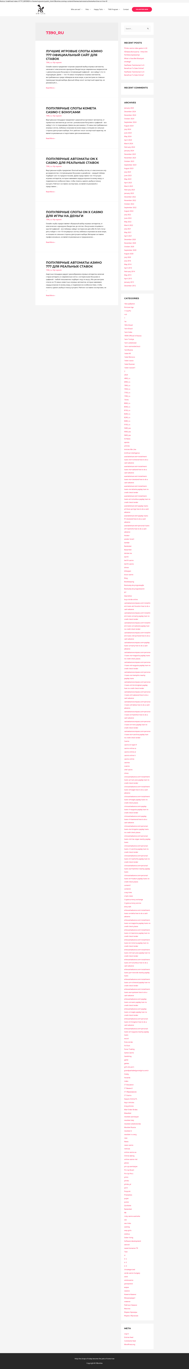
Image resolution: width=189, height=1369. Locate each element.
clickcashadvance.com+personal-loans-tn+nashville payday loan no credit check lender (137, 859)
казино (127, 1291)
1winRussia (128, 350)
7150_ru (127, 392)
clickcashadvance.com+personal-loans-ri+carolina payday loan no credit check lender (136, 849)
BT (125, 592)
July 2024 (127, 129)
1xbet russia (128, 360)
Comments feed (130, 1341)
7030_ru (127, 389)
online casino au (130, 1152)
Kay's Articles (129, 1102)
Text (125, 1252)
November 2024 (130, 115)
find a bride (128, 1042)
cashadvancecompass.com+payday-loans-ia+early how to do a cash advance (137, 645)
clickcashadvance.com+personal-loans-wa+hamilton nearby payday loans (137, 868)
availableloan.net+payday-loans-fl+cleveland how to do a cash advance (136, 519)
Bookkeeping (129, 582)
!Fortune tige (129, 307)
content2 (127, 889)
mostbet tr (128, 1131)
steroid (126, 1245)
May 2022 (127, 222)
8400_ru (127, 421)
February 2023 (129, 190)
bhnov (126, 567)
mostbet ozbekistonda (132, 1124)
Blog (126, 578)
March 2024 (128, 143)
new (125, 1138)
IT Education (129, 1085)
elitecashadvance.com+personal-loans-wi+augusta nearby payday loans (136, 1032)
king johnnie (129, 1106)
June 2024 (128, 133)
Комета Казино (130, 1294)
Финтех (127, 1309)
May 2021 (127, 232)
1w (125, 321)
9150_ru (127, 424)
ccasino (127, 766)
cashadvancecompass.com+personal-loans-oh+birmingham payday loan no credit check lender (137, 685)
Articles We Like (130, 449)
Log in (126, 1334)
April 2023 (128, 183)
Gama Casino (129, 1053)
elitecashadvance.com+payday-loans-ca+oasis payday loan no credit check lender (135, 1002)
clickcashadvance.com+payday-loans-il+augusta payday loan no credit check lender (136, 809)
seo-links (127, 1223)
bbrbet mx (128, 553)
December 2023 (130, 154)
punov (126, 1202)
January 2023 (129, 193)
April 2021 (128, 236)
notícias (127, 1149)
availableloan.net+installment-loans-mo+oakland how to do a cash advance (135, 469)
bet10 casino (129, 560)
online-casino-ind (130, 1159)
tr (125, 1255)
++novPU (127, 311)
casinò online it (130, 755)
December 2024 (130, 111)
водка (126, 1287)
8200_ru (127, 414)
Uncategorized (129, 1269)
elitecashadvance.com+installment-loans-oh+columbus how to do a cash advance (137, 962)
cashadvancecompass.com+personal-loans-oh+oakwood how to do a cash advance (137, 695)
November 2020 (130, 243)
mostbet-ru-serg (130, 1134)
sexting (127, 1227)
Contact (126, 9)
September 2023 (130, 165)
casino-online (129, 759)
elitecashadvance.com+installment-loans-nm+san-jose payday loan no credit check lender (137, 953)
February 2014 (129, 271)
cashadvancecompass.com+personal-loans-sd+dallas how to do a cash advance (137, 705)
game (126, 1060)
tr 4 (125, 1266)
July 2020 (127, 257)
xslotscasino (128, 1280)
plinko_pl (127, 1184)
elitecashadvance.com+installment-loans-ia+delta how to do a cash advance (137, 913)
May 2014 (127, 264)
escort (126, 1038)
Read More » (50, 88)
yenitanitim (128, 1284)
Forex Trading (129, 1049)
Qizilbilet (127, 1205)
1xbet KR (127, 353)
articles (127, 446)
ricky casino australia (132, 1216)
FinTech (127, 1046)
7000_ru (127, 385)
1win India (128, 332)
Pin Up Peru (128, 1173)
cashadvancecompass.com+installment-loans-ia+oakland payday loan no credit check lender (137, 626)
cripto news (128, 896)
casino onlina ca (130, 748)
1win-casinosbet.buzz (132, 346)
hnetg (126, 1074)
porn (126, 1188)
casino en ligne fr (130, 745)
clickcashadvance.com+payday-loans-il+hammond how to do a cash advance (135, 819)
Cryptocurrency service (132, 903)
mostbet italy (129, 1120)
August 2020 (128, 254)
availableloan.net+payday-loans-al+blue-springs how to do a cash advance (136, 509)
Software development (132, 1241)
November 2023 (130, 158)
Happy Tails (98, 9)
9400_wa (127, 428)
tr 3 (125, 1262)
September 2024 (130, 122)
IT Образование (130, 1092)
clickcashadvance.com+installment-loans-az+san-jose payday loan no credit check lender (137, 780)
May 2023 (127, 179)
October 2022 (129, 204)
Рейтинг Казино (130, 1305)
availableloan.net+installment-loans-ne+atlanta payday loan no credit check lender (136, 489)
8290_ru (127, 417)
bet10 (126, 557)
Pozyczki (127, 1191)
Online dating (129, 1156)
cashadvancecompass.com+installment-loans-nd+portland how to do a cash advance (137, 636)
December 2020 (130, 239)
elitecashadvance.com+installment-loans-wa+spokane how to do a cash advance (137, 992)
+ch (125, 314)
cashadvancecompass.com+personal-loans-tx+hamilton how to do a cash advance (137, 715)
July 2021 (127, 229)
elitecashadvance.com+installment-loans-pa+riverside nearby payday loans (137, 972)
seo (125, 1220)
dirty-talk (127, 907)
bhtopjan (127, 571)
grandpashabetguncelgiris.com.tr (136, 1070)
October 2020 (129, 246)
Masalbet (127, 1113)
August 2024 (128, 126)
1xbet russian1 (129, 368)
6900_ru (127, 382)
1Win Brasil (128, 325)
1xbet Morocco (129, 357)
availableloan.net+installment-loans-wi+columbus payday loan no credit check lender (137, 499)
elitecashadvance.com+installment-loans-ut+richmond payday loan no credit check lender (137, 982)
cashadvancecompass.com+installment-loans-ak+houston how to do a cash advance (137, 606)
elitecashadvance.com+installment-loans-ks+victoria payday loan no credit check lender (137, 943)
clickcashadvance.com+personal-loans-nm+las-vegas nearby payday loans (137, 839)
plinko (126, 1181)
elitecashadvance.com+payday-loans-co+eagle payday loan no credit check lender (135, 1012)
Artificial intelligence (132, 453)
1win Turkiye (129, 339)
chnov (126, 773)
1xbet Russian (129, 364)
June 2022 (128, 218)
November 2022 (130, 200)
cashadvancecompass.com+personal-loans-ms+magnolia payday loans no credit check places (137, 655)
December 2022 (130, 197)
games (126, 1063)
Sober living (128, 1237)
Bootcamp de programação (134, 585)
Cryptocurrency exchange (133, 899)
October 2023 (129, 161)
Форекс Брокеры (130, 1312)
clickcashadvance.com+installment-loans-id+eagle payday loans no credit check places (137, 799)
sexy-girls (127, 1230)
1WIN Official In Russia (132, 336)
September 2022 (130, 207)
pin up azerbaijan (130, 1166)
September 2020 (130, 250)
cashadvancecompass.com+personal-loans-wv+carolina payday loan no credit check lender (137, 734)
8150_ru (127, 410)
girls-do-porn (129, 1067)
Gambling (127, 1056)
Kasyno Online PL (130, 1099)
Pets (87, 9)
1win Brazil (128, 329)
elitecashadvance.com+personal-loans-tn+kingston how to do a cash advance (136, 1022)
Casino (126, 741)
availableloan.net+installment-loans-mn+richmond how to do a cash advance (136, 459)
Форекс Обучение (131, 1316)
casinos (127, 762)
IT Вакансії (128, 1088)
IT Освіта (127, 1095)
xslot (126, 1277)
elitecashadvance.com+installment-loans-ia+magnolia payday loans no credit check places (137, 923)
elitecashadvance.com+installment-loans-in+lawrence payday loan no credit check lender (137, 933)
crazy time (128, 892)
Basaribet (128, 550)
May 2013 (127, 275)
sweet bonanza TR (131, 1248)
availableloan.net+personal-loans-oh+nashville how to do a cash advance (137, 529)
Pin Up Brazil (129, 1170)
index (126, 1081)
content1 (127, 885)
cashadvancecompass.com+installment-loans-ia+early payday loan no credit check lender (137, 616)
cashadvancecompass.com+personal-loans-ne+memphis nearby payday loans (137, 675)
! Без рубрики (129, 304)
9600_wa (127, 435)
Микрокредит (129, 1298)
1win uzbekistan (130, 343)
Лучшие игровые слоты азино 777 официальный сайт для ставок (74, 55)
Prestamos (128, 1195)
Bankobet (127, 546)
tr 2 (125, 1259)
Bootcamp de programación (134, 589)
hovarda (127, 1078)
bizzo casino (128, 575)
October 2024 (129, 119)
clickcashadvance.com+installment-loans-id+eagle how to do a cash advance (137, 790)
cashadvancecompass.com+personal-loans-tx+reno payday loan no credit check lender (137, 724)
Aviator (127, 535)
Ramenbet (128, 1209)
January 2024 (129, 151)
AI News (127, 439)
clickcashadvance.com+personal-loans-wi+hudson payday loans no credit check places (136, 878)
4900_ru (127, 378)
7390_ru (49, 62)
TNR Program (113, 9)
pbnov (126, 1163)
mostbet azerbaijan (131, 1117)
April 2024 (128, 140)
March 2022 (128, 225)
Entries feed (128, 1337)
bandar (127, 543)
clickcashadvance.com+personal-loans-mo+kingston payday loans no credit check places (136, 829)
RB (125, 1213)
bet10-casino (129, 564)
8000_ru (127, 403)
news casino (128, 1145)
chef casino (128, 770)
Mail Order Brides (131, 1110)
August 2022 (128, 211)
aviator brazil (129, 539)
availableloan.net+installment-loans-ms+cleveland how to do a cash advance (136, 479)
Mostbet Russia (130, 1127)
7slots (126, 400)
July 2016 (127, 261)
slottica (127, 1234)
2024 (126, 375)
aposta (126, 442)
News (126, 1141)
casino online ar (130, 752)
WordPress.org (129, 1344)
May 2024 (127, 136)
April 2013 (128, 278)
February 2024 (129, 147)
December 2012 (130, 286)
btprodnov (128, 596)
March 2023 (128, 186)
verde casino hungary (132, 1273)
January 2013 (129, 282)
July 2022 (127, 215)
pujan (126, 1198)
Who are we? (75, 9)
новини (127, 1301)
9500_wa (127, 432)
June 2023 (128, 175)
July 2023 (127, 172)
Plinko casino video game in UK (135, 48)
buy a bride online (131, 599)
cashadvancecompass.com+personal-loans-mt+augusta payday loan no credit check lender (137, 665)
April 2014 (128, 268)
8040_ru (127, 407)
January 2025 (129, 108)
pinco (126, 1177)
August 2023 (128, 168)
